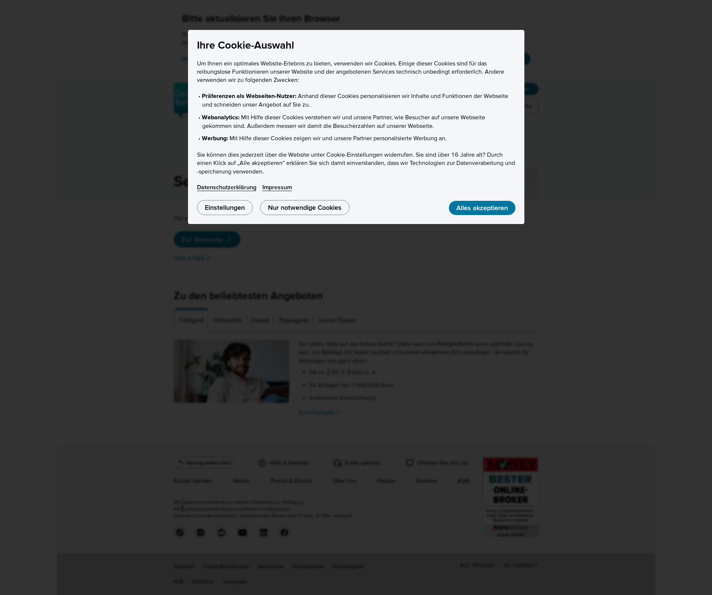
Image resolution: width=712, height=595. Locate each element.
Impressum (277, 187)
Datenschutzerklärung (226, 187)
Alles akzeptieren (482, 208)
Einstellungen (225, 207)
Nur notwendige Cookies (305, 207)
